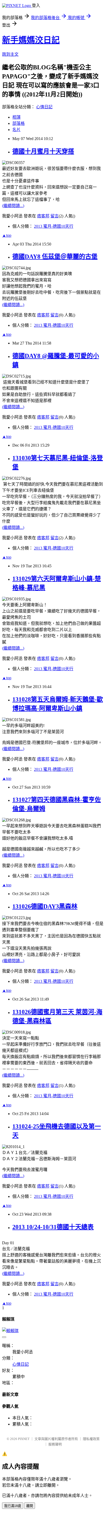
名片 (16, 129)
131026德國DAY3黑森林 (44, 906)
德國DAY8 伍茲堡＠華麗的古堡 (55, 256)
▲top (6, 235)
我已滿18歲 (12, 1506)
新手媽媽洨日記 (31, 40)
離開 (29, 1506)
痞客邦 (43, 216)
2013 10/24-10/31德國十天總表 (53, 1227)
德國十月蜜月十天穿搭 (43, 151)
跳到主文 (10, 54)
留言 (54, 216)
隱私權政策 (91, 1439)
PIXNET (24, 1439)
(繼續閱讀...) (13, 205)
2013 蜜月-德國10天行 (53, 226)
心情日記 (44, 107)
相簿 (16, 117)
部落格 (18, 123)
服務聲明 (55, 1444)
